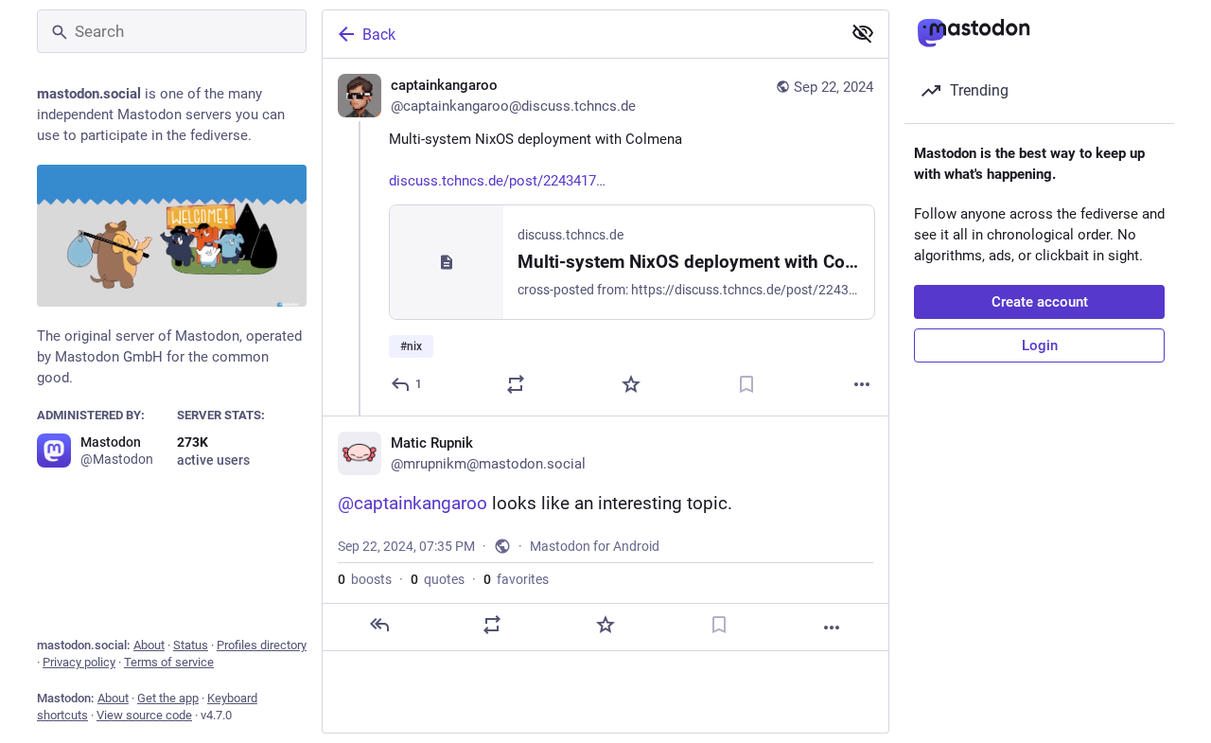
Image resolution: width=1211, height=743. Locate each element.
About (149, 645)
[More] (862, 384)
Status (190, 645)
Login (1040, 345)
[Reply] (379, 624)
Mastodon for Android (594, 546)
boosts (365, 579)
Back (378, 35)
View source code (144, 715)
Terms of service (169, 662)
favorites (516, 579)
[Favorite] (631, 384)
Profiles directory (262, 645)
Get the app (168, 698)
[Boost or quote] (515, 384)
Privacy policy (79, 662)
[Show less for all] (862, 33)
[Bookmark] (746, 384)
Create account (1040, 301)
